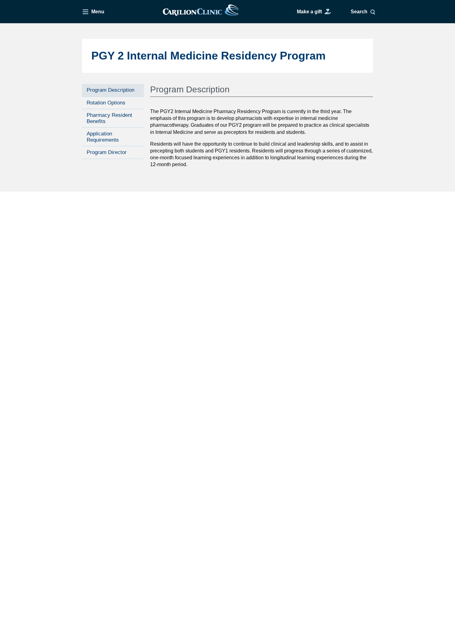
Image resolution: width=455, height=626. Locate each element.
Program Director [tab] (107, 152)
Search (359, 11)
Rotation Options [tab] (106, 102)
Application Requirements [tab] (103, 137)
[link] (200, 11)
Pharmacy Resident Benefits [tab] (109, 118)
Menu (97, 11)
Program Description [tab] (110, 90)
